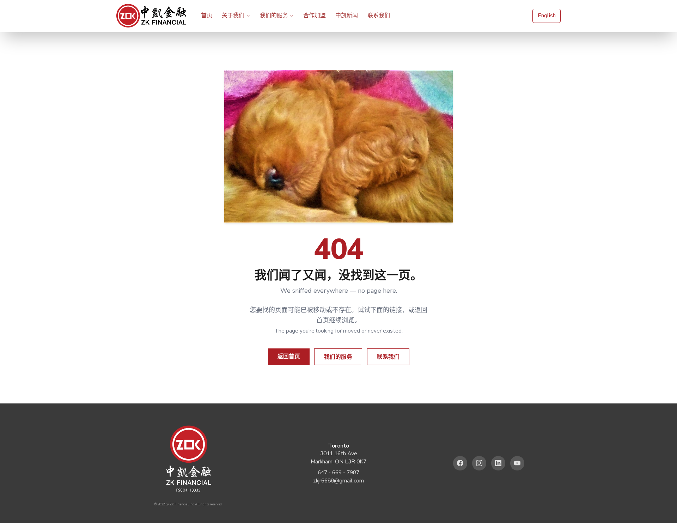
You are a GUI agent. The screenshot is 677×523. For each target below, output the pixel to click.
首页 (206, 15)
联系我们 (378, 15)
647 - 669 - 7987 (338, 472)
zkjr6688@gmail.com (338, 481)
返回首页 (288, 356)
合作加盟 (314, 15)
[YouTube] (517, 463)
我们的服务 (274, 15)
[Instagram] (479, 463)
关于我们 (233, 15)
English (547, 15)
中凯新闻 (346, 15)
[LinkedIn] (498, 463)
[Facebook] (460, 463)
